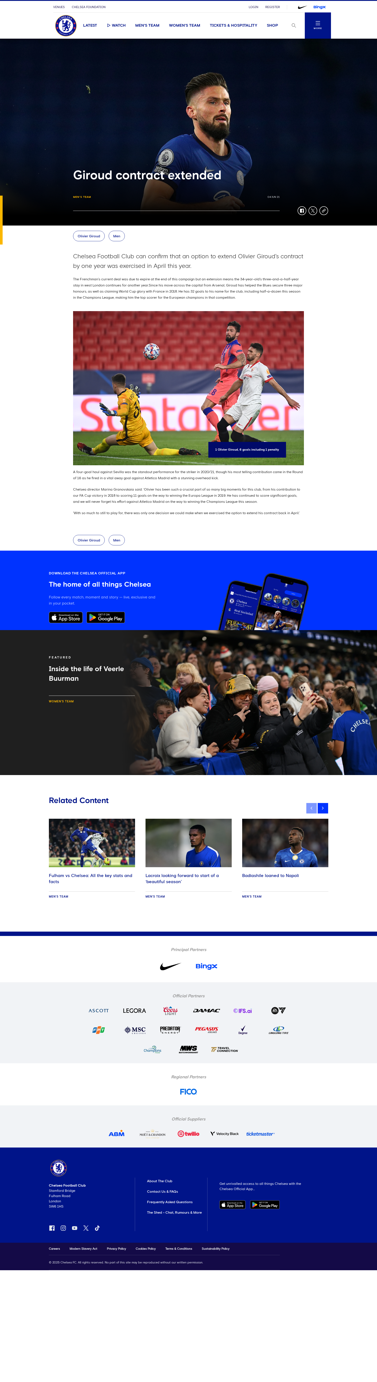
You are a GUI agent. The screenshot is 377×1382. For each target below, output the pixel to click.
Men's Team (147, 26)
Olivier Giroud (89, 236)
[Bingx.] (319, 7)
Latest (90, 26)
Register (272, 7)
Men (116, 236)
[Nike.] (302, 7)
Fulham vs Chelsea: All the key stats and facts (90, 879)
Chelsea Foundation (89, 7)
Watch (119, 26)
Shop (272, 26)
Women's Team (184, 26)
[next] (323, 808)
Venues (59, 7)
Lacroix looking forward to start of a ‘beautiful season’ (182, 879)
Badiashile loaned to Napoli (270, 876)
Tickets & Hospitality (233, 26)
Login (253, 7)
